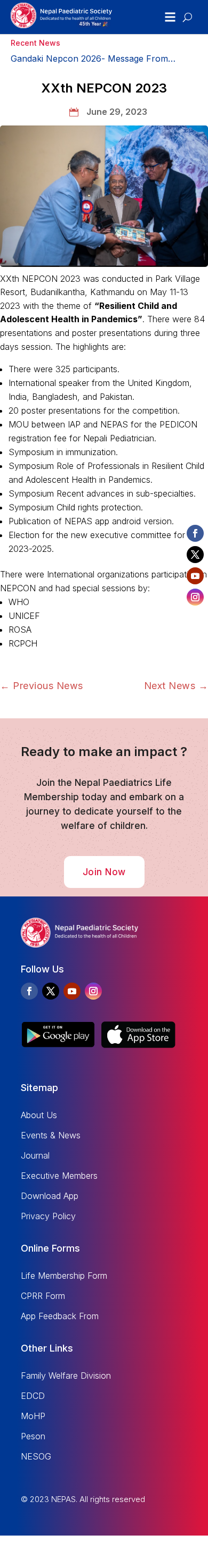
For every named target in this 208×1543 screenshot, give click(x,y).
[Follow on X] (50, 991)
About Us (39, 1115)
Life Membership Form (64, 1275)
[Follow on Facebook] (29, 991)
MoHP (33, 1416)
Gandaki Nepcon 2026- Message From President (89, 59)
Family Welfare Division (66, 1375)
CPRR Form (43, 1295)
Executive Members (59, 1175)
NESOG (36, 1456)
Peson (33, 1436)
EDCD (33, 1395)
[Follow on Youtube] (72, 991)
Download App (49, 1195)
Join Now (104, 872)
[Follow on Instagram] (93, 991)
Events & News (51, 1135)
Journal (35, 1155)
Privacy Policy (48, 1216)
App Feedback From (60, 1316)
